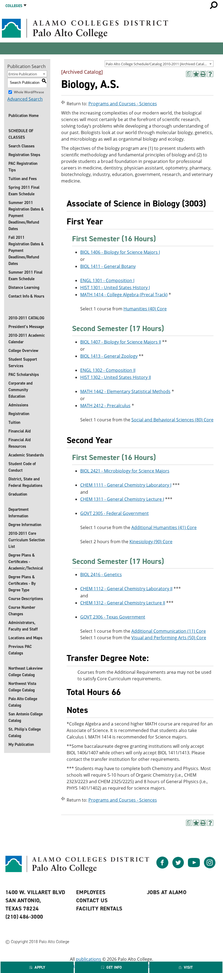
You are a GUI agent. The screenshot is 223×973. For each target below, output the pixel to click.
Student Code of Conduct (22, 467)
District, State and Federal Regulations (25, 482)
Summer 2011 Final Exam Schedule (25, 276)
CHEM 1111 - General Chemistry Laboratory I (125, 485)
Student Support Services (22, 363)
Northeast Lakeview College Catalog (25, 672)
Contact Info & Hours (26, 296)
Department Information (18, 513)
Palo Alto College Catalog (22, 702)
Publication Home (23, 115)
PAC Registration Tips (23, 167)
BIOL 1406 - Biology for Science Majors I (120, 252)
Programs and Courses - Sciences (122, 104)
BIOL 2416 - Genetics (101, 574)
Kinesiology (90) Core (150, 542)
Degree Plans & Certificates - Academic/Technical (25, 561)
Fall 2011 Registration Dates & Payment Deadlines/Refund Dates (26, 250)
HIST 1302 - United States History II (115, 377)
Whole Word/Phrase (29, 91)
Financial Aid (19, 431)
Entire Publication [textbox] (22, 74)
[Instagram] (210, 867)
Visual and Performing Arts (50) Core (168, 638)
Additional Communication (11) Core (168, 631)
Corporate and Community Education (20, 390)
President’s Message (26, 326)
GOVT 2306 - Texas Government (112, 617)
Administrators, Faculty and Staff (23, 626)
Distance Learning (23, 287)
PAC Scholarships (23, 374)
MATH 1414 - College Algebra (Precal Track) (124, 295)
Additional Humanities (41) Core (164, 527)
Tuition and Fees (22, 178)
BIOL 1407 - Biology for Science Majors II (120, 342)
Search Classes (21, 146)
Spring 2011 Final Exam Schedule (23, 191)
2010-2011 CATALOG (26, 318)
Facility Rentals (99, 908)
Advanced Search (25, 99)
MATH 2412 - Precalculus (105, 406)
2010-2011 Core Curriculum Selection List (26, 540)
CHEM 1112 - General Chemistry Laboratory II (126, 589)
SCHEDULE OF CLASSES (20, 134)
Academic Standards (26, 455)
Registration (18, 413)
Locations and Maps (25, 638)
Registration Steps (24, 154)
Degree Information (24, 524)
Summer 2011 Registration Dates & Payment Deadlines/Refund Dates (26, 215)
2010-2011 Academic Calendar (26, 339)
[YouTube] (194, 867)
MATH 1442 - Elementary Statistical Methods (125, 391)
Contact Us (92, 900)
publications (88, 959)
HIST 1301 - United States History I (115, 288)
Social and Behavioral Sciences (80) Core (172, 420)
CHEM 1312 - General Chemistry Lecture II (122, 603)
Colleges (13, 5)
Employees (91, 892)
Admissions (18, 405)
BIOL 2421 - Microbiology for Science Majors (124, 471)
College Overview (23, 350)
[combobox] (159, 63)
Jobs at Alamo (166, 892)
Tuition (14, 422)
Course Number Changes (21, 611)
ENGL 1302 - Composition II (107, 370)
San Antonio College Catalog (25, 717)
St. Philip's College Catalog (24, 733)
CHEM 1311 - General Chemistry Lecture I (122, 499)
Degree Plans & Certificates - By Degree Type (22, 583)
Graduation (17, 494)
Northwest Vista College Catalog (22, 687)
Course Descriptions (25, 598)
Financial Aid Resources (19, 443)
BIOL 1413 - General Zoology (109, 356)
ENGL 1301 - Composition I (107, 280)
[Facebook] (162, 867)
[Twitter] (178, 867)
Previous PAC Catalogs (20, 650)
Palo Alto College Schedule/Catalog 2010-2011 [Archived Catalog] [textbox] (157, 63)
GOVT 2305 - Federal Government (114, 513)
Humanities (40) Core (145, 309)
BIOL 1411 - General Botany (108, 266)
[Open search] (214, 5)
